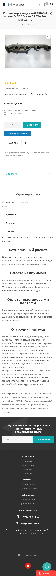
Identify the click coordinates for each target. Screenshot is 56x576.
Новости (28, 460)
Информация (28, 495)
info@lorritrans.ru (30, 523)
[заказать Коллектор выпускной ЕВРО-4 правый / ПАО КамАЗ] (28, 52)
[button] (46, 573)
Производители (28, 503)
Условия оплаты (28, 484)
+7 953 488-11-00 (30, 516)
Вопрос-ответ (28, 499)
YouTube (28, 566)
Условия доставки (28, 488)
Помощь (28, 479)
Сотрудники (28, 464)
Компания (28, 456)
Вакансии (28, 468)
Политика (28, 472)
